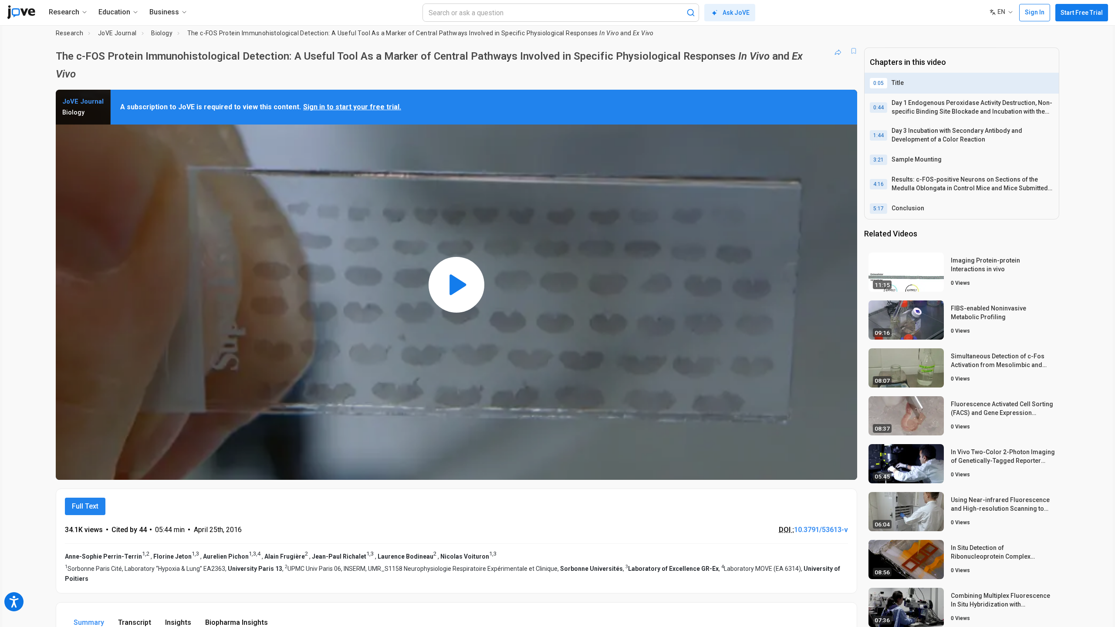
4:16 (878, 184)
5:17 (878, 209)
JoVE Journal (117, 33)
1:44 (878, 135)
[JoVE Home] (21, 12)
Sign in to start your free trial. (352, 107)
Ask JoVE (736, 12)
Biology (161, 33)
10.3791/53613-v (821, 530)
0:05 (878, 83)
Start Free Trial (1082, 12)
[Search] (690, 12)
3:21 (878, 160)
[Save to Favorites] (853, 50)
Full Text (85, 506)
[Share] (838, 50)
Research (69, 33)
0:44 (878, 107)
